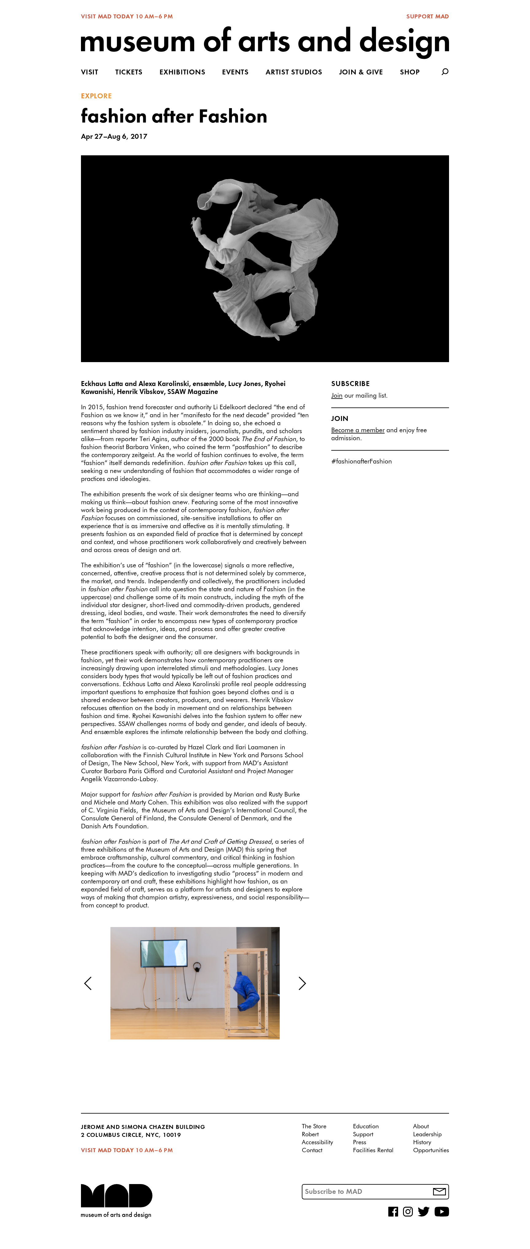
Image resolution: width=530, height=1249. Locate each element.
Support (363, 1134)
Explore (96, 96)
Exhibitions (182, 72)
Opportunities (431, 1150)
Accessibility (317, 1142)
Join (337, 395)
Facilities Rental (373, 1150)
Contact (312, 1150)
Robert (310, 1134)
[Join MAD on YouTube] (442, 1215)
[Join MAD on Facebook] (393, 1215)
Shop (410, 72)
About (421, 1126)
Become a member (358, 430)
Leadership (427, 1134)
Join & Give (361, 72)
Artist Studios (294, 72)
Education (366, 1126)
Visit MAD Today (107, 17)
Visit (89, 72)
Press (359, 1142)
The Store (314, 1126)
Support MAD (427, 17)
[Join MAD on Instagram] (408, 1215)
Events (235, 72)
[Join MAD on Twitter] (424, 1215)
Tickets (129, 72)
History (422, 1142)
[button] (88, 983)
